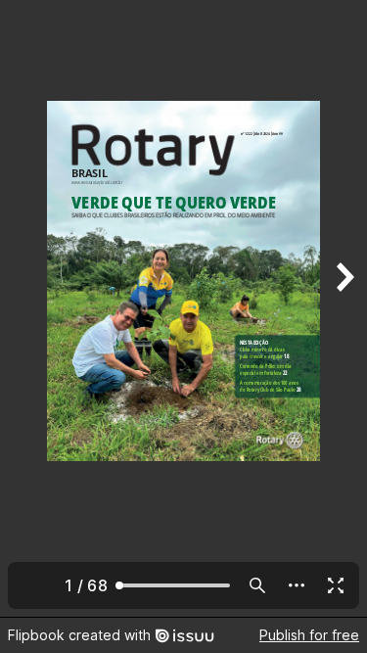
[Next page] (343, 308)
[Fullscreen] (335, 585)
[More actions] (296, 585)
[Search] (257, 585)
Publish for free (309, 635)
